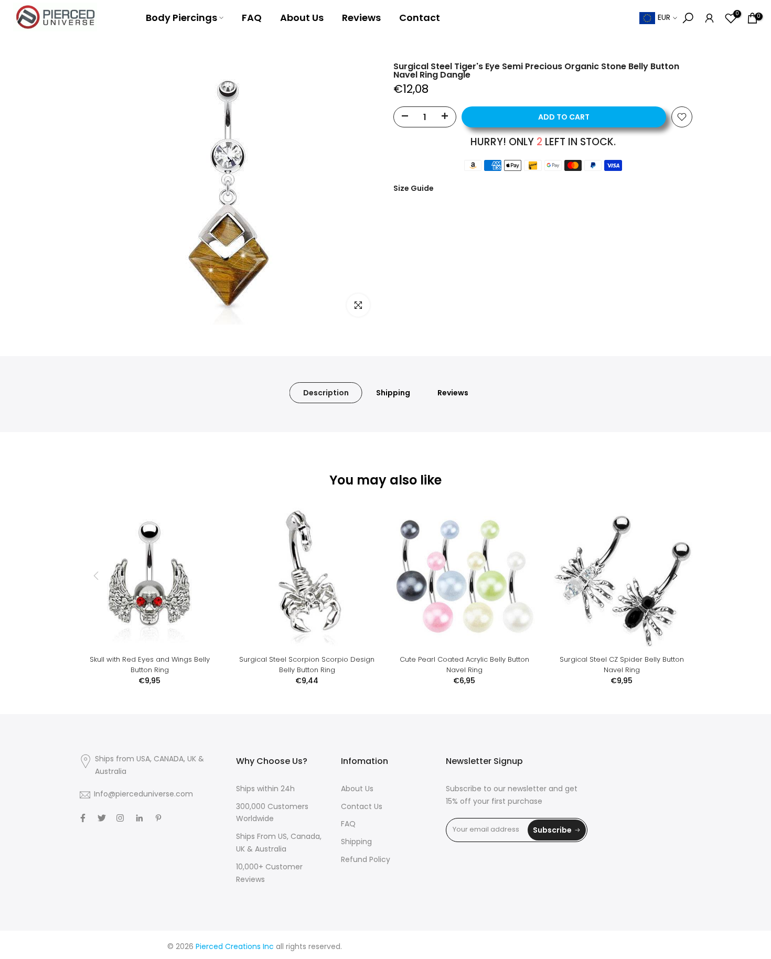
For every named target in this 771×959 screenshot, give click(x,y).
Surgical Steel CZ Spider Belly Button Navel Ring (622, 664)
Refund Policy (365, 860)
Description (326, 392)
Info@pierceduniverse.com (143, 795)
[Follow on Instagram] (120, 818)
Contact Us (361, 807)
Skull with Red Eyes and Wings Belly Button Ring (150, 664)
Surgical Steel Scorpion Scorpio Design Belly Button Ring (306, 664)
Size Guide (413, 188)
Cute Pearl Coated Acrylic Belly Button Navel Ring (464, 664)
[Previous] (97, 575)
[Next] (673, 575)
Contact (419, 17)
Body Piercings (181, 17)
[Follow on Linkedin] (139, 818)
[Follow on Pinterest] (158, 818)
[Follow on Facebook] (83, 818)
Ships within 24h (265, 789)
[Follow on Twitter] (102, 818)
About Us (302, 17)
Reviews (361, 17)
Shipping (393, 392)
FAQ (252, 17)
